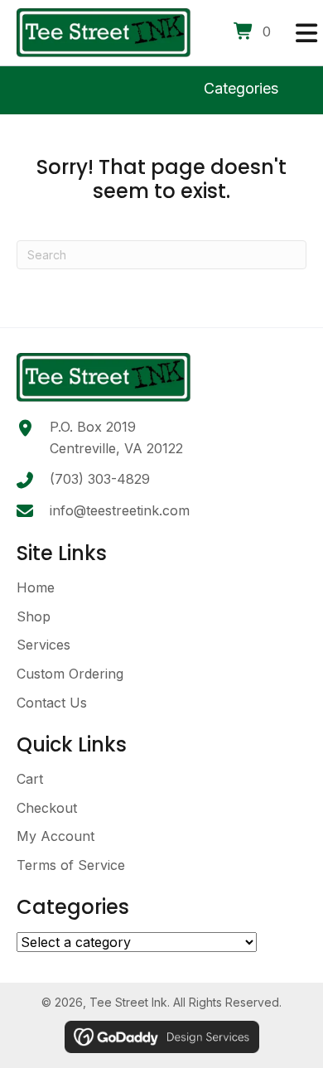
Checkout (47, 808)
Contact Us (52, 702)
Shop (34, 616)
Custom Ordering (70, 673)
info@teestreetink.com (120, 510)
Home (36, 587)
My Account (55, 836)
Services (43, 644)
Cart (30, 779)
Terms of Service (71, 865)
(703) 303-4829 (100, 479)
